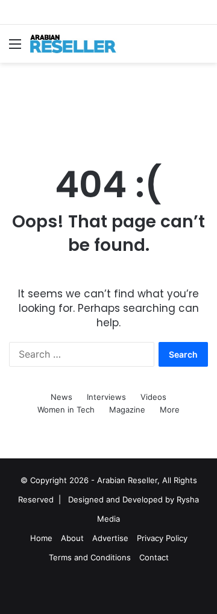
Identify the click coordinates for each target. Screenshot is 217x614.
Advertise (110, 538)
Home (41, 538)
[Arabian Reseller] (78, 43)
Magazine (127, 409)
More (170, 409)
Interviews (106, 397)
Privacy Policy (162, 538)
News (61, 397)
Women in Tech (66, 409)
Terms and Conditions (90, 557)
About (72, 538)
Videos (153, 397)
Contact (154, 557)
